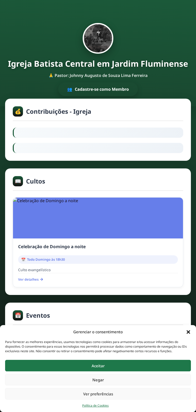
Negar (98, 379)
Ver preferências (98, 393)
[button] (188, 331)
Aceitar (98, 365)
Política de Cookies (95, 405)
